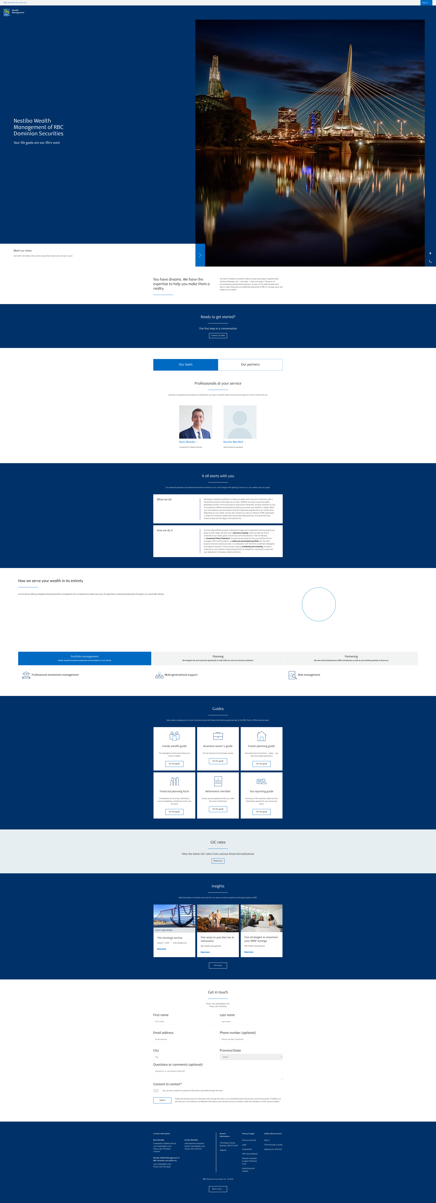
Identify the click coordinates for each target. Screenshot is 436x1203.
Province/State (230, 1050)
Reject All (256, 1183)
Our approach (362, 13)
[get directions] (218, 1128)
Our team (344, 13)
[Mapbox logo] (159, 1148)
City (156, 1050)
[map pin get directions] (218, 1128)
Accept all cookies (256, 1189)
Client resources (383, 13)
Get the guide (174, 764)
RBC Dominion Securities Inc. (15, 3)
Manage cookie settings (256, 1196)
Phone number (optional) (238, 1033)
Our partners (250, 364)
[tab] (84, 658)
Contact (423, 13)
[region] (218, 1130)
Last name (227, 1015)
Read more (218, 861)
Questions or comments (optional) (178, 1065)
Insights (402, 13)
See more (218, 965)
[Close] (431, 1181)
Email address (163, 1033)
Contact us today (218, 336)
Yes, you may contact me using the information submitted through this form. (192, 1091)
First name (160, 1015)
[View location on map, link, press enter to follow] (218, 1130)
